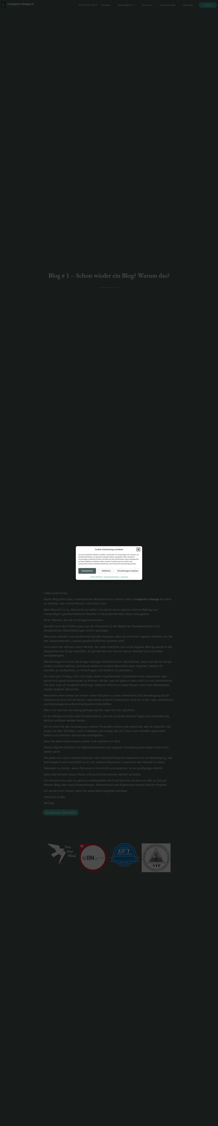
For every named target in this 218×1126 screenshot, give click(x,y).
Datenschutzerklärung (111, 577)
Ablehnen (106, 571)
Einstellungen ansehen (128, 571)
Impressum (124, 577)
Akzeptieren (87, 571)
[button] (138, 549)
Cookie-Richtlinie (96, 577)
